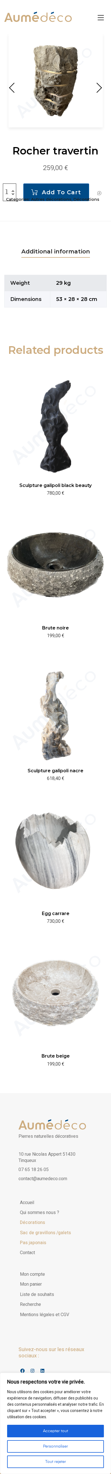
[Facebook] (22, 1370)
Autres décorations (51, 199)
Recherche (30, 1304)
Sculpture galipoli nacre (55, 770)
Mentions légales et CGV (44, 1314)
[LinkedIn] (42, 1370)
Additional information (55, 251)
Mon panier (31, 1284)
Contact (27, 1252)
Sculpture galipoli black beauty (55, 485)
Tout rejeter (55, 1462)
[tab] (55, 251)
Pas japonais (33, 1242)
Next (98, 87)
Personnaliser (55, 1446)
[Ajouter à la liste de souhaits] (99, 193)
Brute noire (55, 628)
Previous (12, 87)
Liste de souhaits (37, 1294)
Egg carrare (55, 913)
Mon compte (32, 1274)
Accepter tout (55, 1431)
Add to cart (61, 192)
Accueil (27, 1202)
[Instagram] (32, 1370)
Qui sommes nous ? (39, 1212)
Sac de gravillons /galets (45, 1232)
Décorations (86, 199)
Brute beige (56, 1056)
